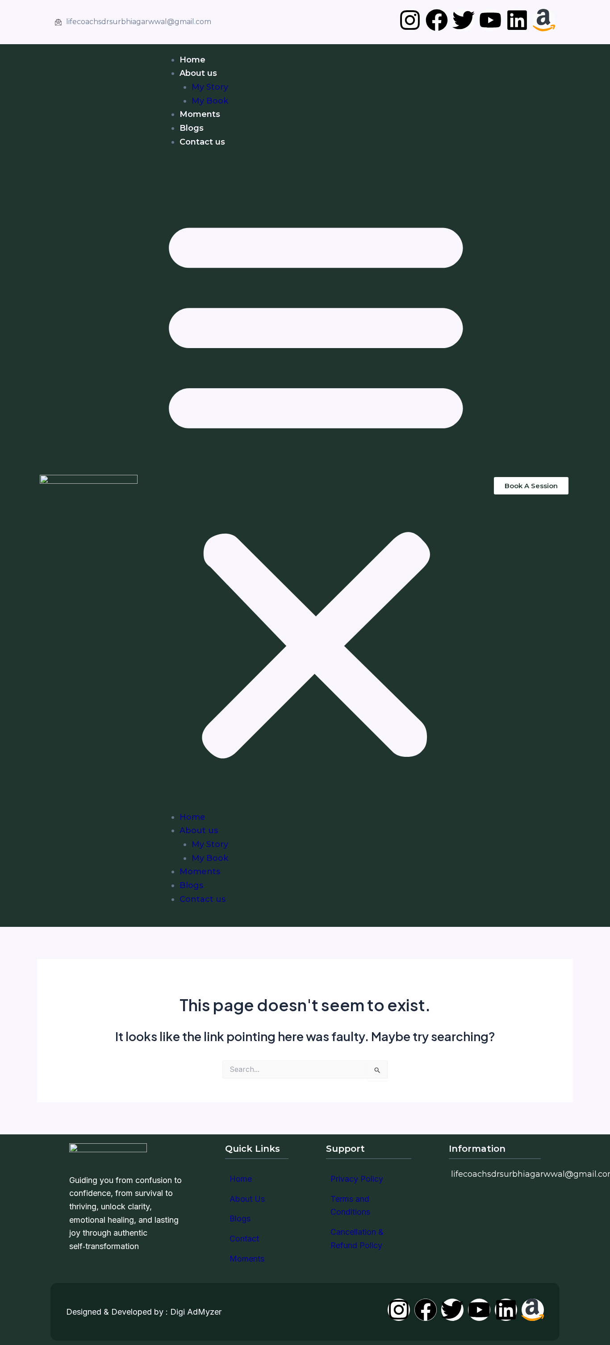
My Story (210, 87)
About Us (247, 1199)
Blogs (192, 128)
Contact (244, 1238)
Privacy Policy (356, 1178)
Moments (200, 114)
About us (198, 73)
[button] (315, 485)
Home (192, 60)
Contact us (202, 142)
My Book (210, 101)
